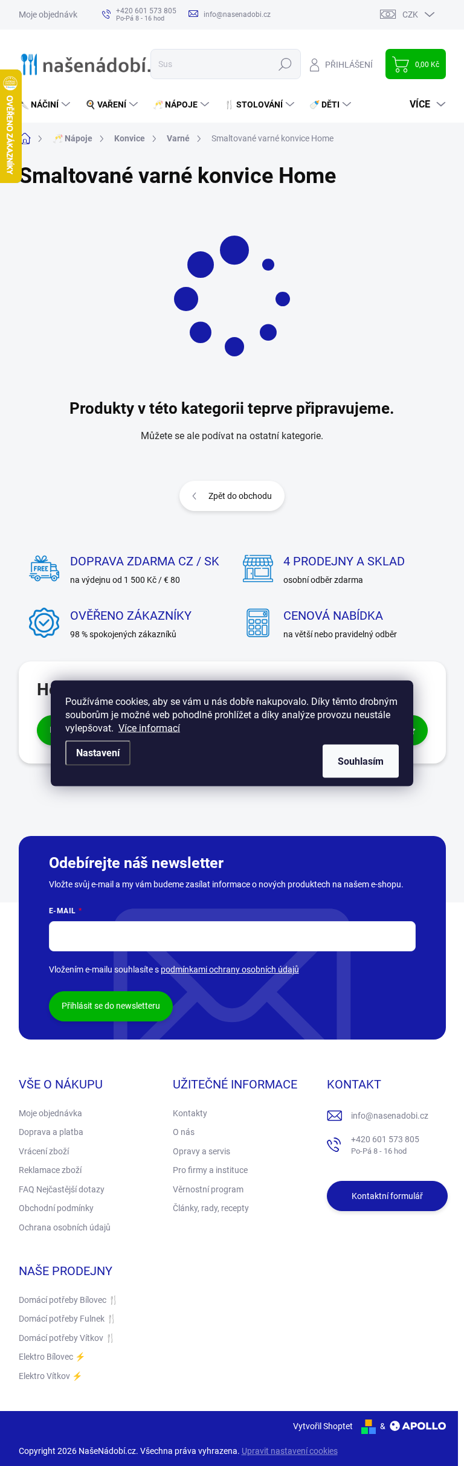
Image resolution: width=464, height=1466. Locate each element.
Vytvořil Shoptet (323, 1426)
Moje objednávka (50, 14)
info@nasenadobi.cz (389, 1115)
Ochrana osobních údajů (65, 1227)
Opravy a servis (201, 1151)
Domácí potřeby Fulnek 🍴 (68, 1318)
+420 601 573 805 (385, 1145)
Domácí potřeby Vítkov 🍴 (67, 1338)
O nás (184, 1132)
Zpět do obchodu (240, 496)
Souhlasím (361, 761)
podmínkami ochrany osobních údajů (230, 969)
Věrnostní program (208, 1189)
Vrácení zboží (44, 1151)
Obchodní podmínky (56, 1208)
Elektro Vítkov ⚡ (50, 1376)
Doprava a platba (51, 1132)
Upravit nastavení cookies (290, 1451)
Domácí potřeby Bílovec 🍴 (68, 1300)
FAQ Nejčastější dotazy (62, 1189)
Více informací (149, 727)
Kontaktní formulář (387, 1196)
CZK (410, 14)
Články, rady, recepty (211, 1208)
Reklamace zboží (50, 1170)
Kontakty (190, 1113)
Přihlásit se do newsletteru (111, 1006)
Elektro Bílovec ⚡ (52, 1357)
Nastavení (98, 752)
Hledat (284, 64)
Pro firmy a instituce (210, 1170)
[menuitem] (46, 104)
